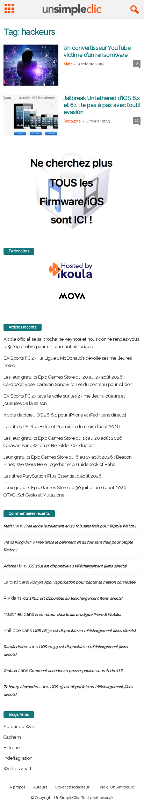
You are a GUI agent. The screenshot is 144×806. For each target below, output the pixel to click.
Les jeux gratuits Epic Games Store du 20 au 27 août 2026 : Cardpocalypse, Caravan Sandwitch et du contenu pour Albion (67, 380)
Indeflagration (18, 758)
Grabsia (10, 670)
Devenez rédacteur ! (73, 787)
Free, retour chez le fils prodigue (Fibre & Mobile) (78, 614)
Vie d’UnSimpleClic (117, 787)
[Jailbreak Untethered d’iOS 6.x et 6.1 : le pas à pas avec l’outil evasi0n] (30, 115)
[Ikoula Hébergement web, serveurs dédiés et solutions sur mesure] (72, 270)
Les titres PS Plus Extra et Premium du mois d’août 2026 (61, 426)
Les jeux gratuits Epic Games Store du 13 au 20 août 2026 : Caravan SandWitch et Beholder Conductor (63, 441)
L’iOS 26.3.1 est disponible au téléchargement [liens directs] (84, 630)
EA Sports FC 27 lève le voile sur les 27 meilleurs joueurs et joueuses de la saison (64, 399)
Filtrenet (12, 747)
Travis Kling (13, 542)
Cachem (12, 737)
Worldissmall (17, 768)
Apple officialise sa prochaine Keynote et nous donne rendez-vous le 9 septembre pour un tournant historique (71, 343)
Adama (9, 566)
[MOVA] (72, 296)
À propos (17, 787)
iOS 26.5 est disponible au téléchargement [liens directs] (77, 566)
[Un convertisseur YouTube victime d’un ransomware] (30, 65)
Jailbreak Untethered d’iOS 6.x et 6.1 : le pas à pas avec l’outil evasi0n (102, 105)
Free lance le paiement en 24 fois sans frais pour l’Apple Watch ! (80, 526)
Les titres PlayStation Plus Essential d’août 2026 (52, 476)
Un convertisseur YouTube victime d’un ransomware (97, 51)
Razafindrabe (15, 647)
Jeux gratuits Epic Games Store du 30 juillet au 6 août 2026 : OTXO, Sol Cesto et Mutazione (66, 491)
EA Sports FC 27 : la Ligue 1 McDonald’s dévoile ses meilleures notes (67, 361)
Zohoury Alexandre (20, 687)
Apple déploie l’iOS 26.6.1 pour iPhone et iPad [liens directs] (64, 415)
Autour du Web (19, 726)
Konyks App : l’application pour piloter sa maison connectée (82, 582)
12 (137, 120)
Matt (68, 64)
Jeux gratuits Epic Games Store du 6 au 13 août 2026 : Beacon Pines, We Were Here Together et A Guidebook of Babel (67, 460)
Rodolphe (72, 121)
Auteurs (40, 787)
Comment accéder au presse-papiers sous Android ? (75, 670)
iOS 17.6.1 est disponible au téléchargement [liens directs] (72, 598)
